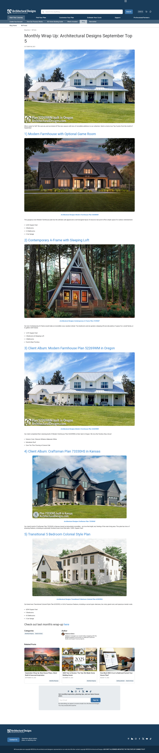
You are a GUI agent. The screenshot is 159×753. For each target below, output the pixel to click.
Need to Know (38, 633)
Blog (83, 22)
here (66, 624)
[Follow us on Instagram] (76, 691)
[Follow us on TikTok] (90, 691)
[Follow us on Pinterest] (68, 691)
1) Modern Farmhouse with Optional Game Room (60, 134)
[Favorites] (146, 11)
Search (128, 12)
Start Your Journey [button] (16, 17)
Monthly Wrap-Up (29, 633)
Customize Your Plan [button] (66, 17)
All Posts (24, 25)
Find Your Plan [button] (41, 17)
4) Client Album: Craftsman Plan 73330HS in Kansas (62, 451)
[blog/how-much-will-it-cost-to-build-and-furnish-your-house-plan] (117, 659)
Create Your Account (16, 22)
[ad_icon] (21, 11)
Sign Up (95, 700)
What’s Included (72, 22)
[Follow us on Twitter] (83, 691)
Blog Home (13, 25)
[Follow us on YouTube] (87, 691)
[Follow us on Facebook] (79, 691)
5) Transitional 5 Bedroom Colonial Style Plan (57, 534)
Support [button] (117, 17)
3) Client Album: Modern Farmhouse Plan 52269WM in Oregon (69, 348)
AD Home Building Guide (55, 22)
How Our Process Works (35, 22)
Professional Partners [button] (141, 17)
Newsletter (92, 22)
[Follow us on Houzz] (72, 691)
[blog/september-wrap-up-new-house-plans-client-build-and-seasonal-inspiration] (42, 659)
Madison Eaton (69, 633)
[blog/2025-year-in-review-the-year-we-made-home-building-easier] (79, 659)
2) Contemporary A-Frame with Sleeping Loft (56, 240)
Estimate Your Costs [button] (94, 17)
